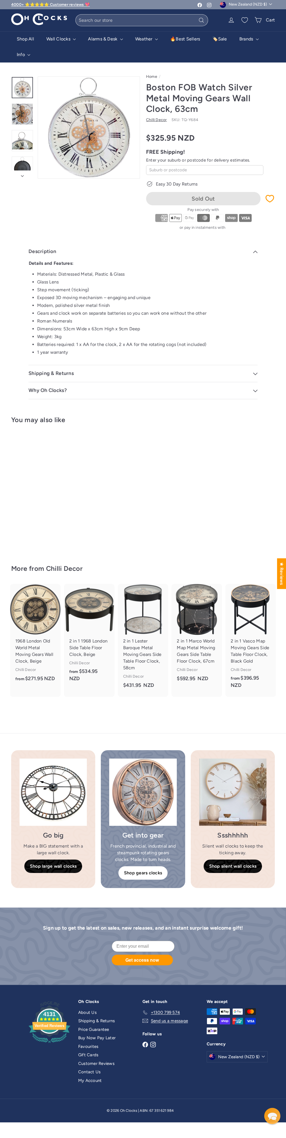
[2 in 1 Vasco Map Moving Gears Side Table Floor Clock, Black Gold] (250, 640)
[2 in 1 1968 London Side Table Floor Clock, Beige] (89, 637)
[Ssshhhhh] (232, 792)
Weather (144, 39)
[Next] (22, 174)
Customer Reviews (96, 1063)
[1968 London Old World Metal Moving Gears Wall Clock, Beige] (35, 637)
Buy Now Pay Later (97, 1037)
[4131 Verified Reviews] (49, 1043)
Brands (246, 39)
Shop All (25, 39)
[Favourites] (245, 20)
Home (151, 76)
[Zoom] (89, 127)
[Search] (201, 20)
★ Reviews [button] (281, 573)
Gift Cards (88, 1054)
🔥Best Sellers (185, 39)
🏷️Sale (219, 39)
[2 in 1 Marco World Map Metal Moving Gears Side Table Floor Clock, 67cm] (196, 637)
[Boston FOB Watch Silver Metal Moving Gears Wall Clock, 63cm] (31, 490)
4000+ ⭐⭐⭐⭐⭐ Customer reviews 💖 (50, 4)
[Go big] (53, 792)
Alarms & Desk (103, 39)
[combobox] (141, 20)
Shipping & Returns (96, 1020)
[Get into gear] (143, 792)
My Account (90, 1080)
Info (21, 54)
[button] (272, 1116)
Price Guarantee (93, 1029)
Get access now (142, 960)
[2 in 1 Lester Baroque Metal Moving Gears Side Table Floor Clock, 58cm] (143, 640)
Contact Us (89, 1071)
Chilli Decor (64, 568)
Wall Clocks (59, 39)
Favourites (88, 1046)
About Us (87, 1012)
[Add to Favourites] (270, 198)
